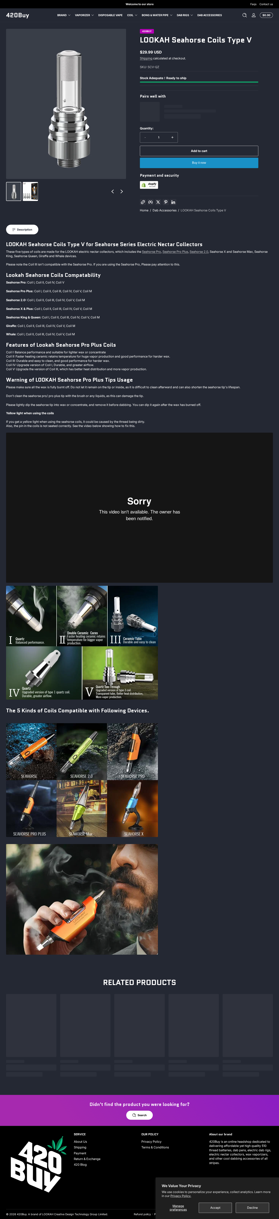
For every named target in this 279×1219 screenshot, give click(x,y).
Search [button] (142, 1115)
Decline (252, 1208)
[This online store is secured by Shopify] (149, 188)
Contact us (266, 4)
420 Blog (80, 1164)
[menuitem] (106, 1141)
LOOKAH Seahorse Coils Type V (203, 210)
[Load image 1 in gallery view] (13, 191)
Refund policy (142, 1214)
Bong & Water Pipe (155, 15)
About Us (80, 1141)
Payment (80, 1153)
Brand (62, 15)
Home (144, 210)
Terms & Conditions (155, 1147)
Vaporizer (82, 15)
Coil (130, 15)
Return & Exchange (87, 1159)
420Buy (147, 31)
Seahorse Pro (151, 252)
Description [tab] (24, 229)
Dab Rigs (183, 15)
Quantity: (147, 128)
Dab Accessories (165, 210)
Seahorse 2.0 (199, 252)
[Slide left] (112, 191)
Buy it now (199, 162)
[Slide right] (121, 191)
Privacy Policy (151, 1141)
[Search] (244, 15)
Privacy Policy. (180, 1196)
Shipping (146, 58)
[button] (244, 15)
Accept (215, 1208)
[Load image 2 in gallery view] (30, 191)
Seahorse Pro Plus (175, 252)
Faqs (253, 4)
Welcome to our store (140, 4)
